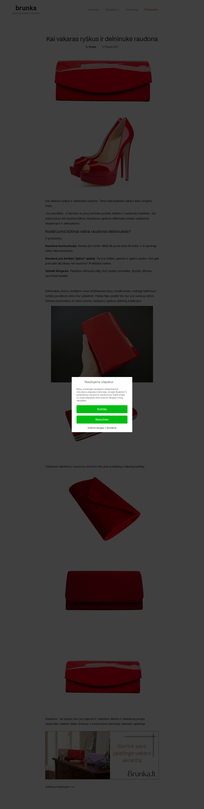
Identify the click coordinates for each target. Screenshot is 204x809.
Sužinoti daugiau (96, 428)
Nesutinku (102, 419)
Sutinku (102, 409)
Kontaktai (111, 428)
